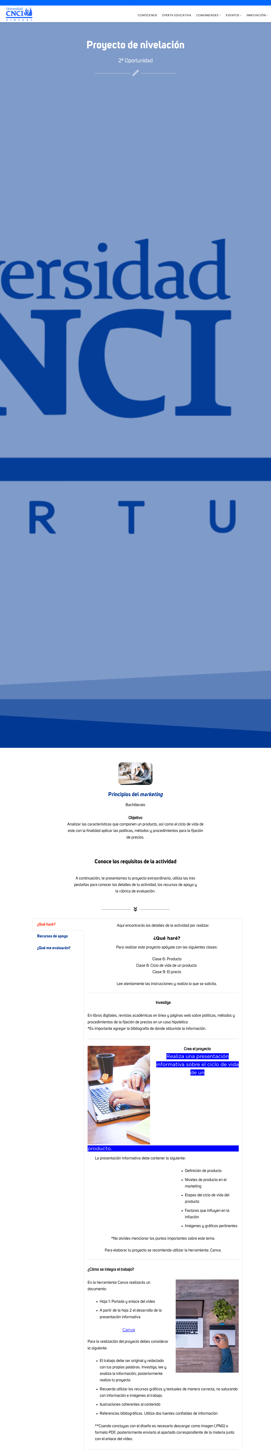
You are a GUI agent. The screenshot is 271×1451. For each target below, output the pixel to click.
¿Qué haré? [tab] (46, 924)
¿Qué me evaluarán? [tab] (54, 948)
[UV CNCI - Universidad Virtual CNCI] (19, 14)
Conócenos (147, 15)
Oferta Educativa (176, 15)
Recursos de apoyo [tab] (52, 936)
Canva (128, 1329)
